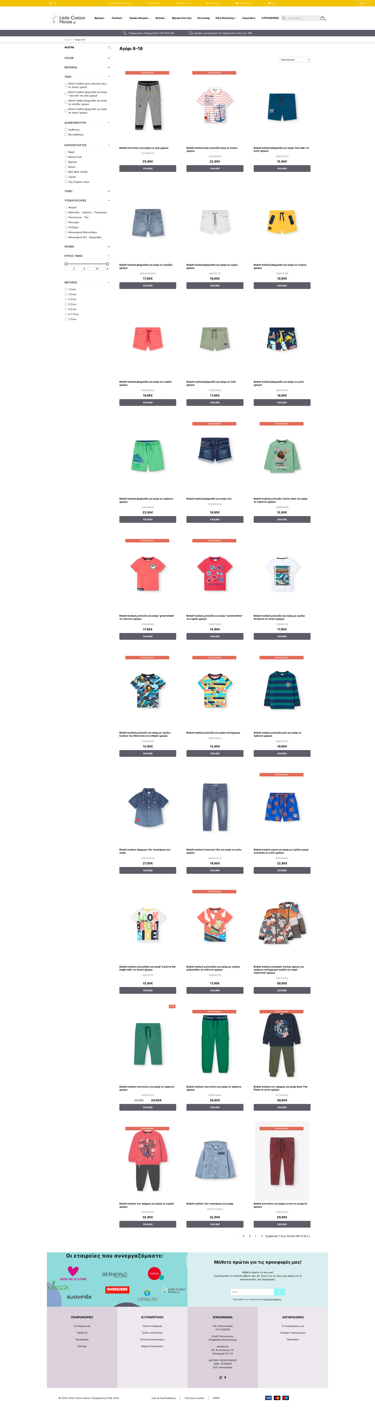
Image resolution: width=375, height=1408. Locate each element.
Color (69, 57)
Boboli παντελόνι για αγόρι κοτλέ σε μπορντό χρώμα (280, 1205)
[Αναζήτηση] (284, 18)
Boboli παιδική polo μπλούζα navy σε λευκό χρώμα (211, 149)
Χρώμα (69, 246)
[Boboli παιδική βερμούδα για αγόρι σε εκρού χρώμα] (214, 222)
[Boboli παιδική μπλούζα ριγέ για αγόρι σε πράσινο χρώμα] (282, 690)
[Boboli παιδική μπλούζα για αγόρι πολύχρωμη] (214, 690)
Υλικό (68, 191)
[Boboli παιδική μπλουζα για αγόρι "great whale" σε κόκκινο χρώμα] (147, 573)
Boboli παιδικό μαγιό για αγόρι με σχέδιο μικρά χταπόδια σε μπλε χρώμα (281, 851)
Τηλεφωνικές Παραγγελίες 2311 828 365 (151, 33)
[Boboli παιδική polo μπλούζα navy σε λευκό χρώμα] (214, 105)
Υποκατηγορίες (75, 200)
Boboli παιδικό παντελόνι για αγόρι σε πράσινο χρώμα (146, 1088)
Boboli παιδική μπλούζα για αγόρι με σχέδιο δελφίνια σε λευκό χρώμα (279, 617)
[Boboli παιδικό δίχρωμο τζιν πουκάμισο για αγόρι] (147, 807)
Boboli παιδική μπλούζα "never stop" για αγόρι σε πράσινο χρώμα (280, 500)
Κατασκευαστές (75, 145)
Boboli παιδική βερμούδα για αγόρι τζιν (209, 498)
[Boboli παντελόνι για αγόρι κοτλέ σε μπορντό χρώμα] (282, 1161)
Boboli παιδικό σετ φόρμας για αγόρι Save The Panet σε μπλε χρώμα (280, 1088)
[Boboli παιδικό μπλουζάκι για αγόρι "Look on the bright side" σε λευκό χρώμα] (147, 924)
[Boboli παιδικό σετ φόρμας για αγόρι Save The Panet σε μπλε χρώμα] (282, 1044)
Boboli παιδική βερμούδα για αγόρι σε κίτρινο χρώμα (280, 266)
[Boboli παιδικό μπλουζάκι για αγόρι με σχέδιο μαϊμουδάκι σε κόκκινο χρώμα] (214, 924)
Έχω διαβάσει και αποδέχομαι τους (257, 1299)
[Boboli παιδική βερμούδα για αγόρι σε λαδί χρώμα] (214, 339)
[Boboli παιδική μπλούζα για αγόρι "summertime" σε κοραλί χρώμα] (214, 573)
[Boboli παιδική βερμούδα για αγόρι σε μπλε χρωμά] (282, 339)
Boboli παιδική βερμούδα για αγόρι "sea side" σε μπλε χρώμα (281, 149)
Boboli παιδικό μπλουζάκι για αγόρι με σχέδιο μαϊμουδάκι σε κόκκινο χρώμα (213, 968)
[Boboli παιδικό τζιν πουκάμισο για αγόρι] (214, 1161)
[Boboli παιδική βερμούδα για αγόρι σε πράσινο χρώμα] (147, 456)
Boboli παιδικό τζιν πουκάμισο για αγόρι (209, 1203)
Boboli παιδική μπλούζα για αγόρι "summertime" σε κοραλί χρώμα (214, 617)
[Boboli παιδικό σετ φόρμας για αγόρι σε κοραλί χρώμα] (147, 1161)
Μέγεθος (70, 282)
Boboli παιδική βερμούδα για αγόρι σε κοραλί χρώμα (145, 383)
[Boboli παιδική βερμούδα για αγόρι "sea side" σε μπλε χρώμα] (282, 105)
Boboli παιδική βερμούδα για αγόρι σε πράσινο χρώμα (146, 500)
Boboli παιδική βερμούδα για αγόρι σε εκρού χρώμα (212, 266)
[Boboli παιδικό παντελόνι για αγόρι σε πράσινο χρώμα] (147, 1044)
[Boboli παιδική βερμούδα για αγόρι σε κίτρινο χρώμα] (282, 222)
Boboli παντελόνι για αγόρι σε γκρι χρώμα (143, 147)
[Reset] (109, 47)
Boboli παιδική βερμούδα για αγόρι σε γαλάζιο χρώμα (146, 266)
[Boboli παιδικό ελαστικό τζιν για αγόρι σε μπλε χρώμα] (214, 807)
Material (71, 67)
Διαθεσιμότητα (75, 122)
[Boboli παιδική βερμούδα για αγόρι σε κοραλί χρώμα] (147, 339)
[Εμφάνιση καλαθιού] (322, 18)
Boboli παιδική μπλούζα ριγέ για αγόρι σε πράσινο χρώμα (277, 734)
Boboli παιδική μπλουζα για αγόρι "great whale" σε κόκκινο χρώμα (146, 617)
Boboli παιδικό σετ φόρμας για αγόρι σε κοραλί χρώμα (146, 1205)
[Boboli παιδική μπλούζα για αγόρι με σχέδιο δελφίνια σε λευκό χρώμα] (282, 573)
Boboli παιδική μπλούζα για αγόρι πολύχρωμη (213, 732)
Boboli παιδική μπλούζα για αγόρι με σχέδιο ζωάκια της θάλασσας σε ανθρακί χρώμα (145, 734)
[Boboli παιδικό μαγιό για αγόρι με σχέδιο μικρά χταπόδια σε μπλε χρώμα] (282, 807)
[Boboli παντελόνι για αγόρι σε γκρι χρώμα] (147, 105)
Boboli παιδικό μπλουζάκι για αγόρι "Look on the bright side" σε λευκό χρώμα (147, 968)
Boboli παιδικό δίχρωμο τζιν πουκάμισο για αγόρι (144, 851)
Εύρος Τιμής (73, 255)
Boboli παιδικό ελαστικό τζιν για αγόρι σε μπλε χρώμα (214, 851)
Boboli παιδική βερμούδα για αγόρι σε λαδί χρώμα (211, 383)
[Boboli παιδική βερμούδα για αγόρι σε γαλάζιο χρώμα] (147, 222)
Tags (67, 76)
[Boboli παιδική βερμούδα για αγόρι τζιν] (214, 456)
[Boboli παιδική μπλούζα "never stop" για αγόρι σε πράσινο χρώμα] (282, 456)
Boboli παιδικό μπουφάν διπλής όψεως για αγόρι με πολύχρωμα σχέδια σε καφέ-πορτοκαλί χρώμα (279, 969)
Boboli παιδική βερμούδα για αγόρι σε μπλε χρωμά (279, 383)
